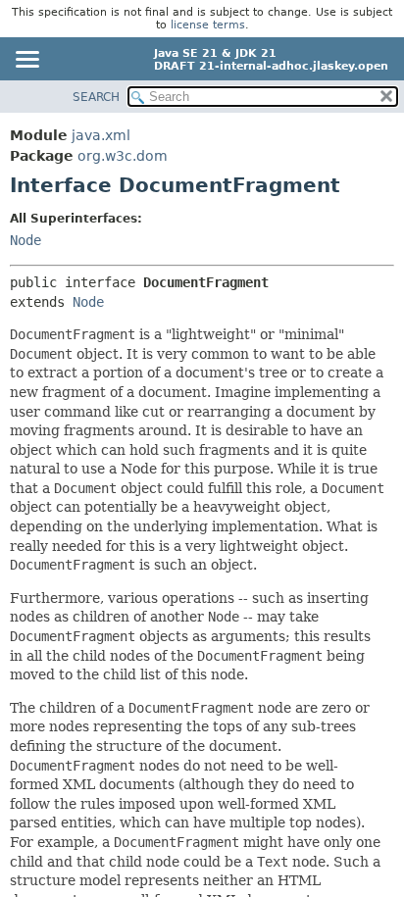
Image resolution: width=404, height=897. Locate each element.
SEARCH (96, 97)
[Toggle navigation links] (26, 61)
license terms (208, 25)
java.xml (101, 135)
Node (25, 240)
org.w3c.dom (122, 156)
